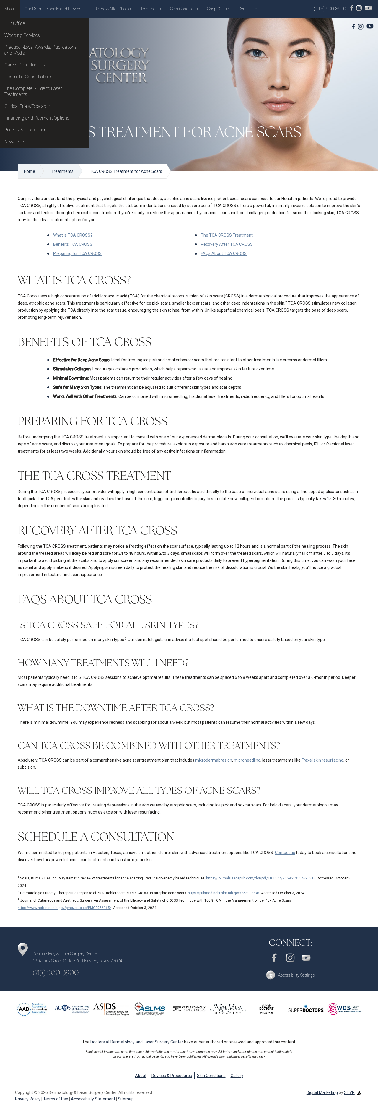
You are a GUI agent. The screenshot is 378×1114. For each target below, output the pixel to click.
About (10, 8)
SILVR (349, 1092)
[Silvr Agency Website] (359, 1092)
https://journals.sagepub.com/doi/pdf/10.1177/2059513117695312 (261, 878)
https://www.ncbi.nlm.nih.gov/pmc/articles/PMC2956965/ (64, 908)
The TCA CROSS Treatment (227, 235)
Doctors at (136, 1042)
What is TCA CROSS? (72, 235)
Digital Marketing (322, 1092)
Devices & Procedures (171, 1075)
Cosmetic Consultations (28, 76)
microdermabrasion (213, 760)
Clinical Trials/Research (27, 106)
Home (29, 171)
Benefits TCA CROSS (72, 244)
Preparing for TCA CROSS (77, 253)
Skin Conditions (184, 8)
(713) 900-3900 (330, 9)
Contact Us (247, 8)
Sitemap (126, 1099)
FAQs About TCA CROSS (224, 253)
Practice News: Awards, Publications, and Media (41, 50)
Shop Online (218, 8)
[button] (290, 975)
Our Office (14, 23)
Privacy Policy (27, 1099)
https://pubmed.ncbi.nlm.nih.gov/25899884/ (223, 893)
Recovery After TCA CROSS (227, 244)
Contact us (285, 852)
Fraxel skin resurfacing (322, 760)
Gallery (237, 1075)
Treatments (150, 8)
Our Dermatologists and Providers (55, 8)
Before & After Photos (112, 8)
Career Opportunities (24, 65)
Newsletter (14, 141)
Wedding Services (22, 35)
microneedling (247, 760)
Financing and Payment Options (36, 118)
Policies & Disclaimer (24, 130)
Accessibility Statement (93, 1099)
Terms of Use (55, 1099)
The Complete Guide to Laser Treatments (33, 91)
